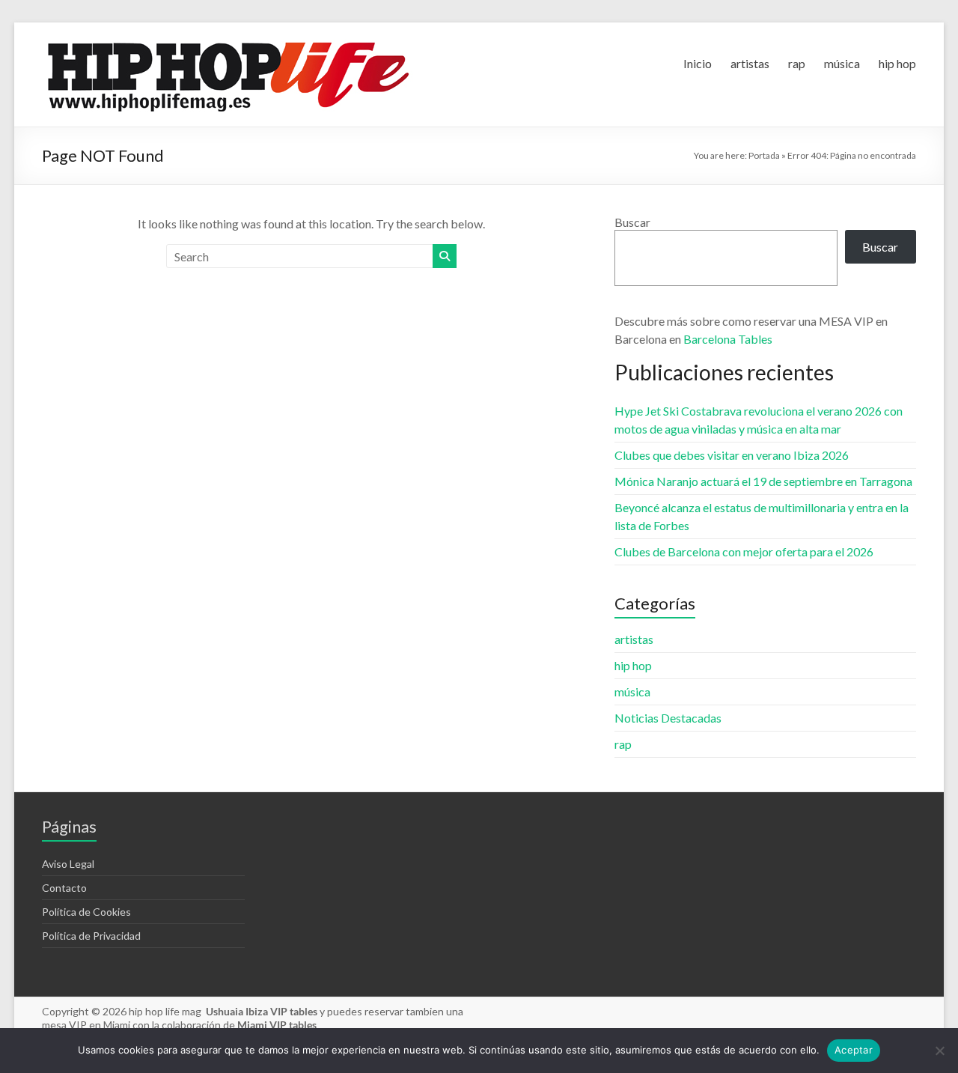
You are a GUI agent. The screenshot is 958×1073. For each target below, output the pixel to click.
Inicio (697, 63)
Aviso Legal (68, 863)
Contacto (64, 887)
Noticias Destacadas (667, 718)
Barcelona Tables (727, 339)
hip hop (897, 63)
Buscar (632, 222)
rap (796, 63)
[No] (939, 1050)
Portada (764, 155)
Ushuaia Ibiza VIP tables (263, 1011)
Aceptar (854, 1050)
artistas (749, 63)
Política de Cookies (86, 911)
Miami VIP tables (277, 1024)
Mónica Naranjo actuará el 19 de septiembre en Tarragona (763, 481)
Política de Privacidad (91, 935)
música (842, 63)
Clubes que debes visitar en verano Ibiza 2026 (731, 455)
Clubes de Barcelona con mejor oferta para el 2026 (743, 551)
